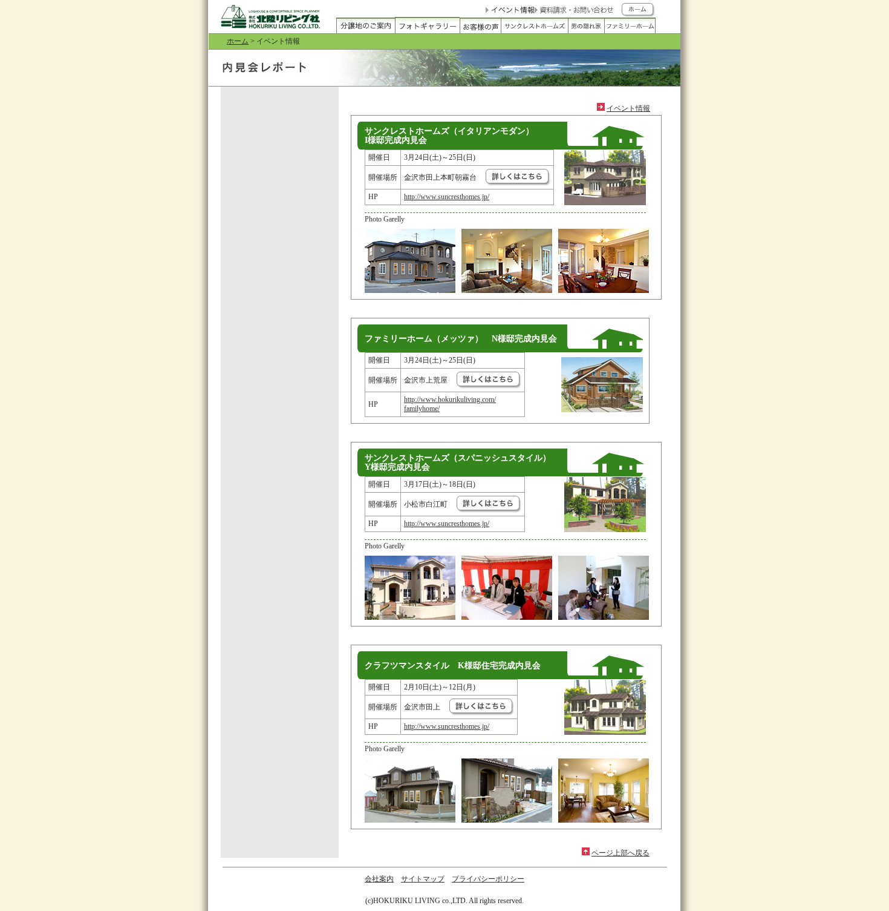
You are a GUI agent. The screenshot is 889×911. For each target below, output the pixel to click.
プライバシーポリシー (488, 879)
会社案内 (379, 879)
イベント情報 (628, 108)
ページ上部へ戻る (620, 853)
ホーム (238, 41)
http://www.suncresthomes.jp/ (446, 196)
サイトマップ (422, 879)
